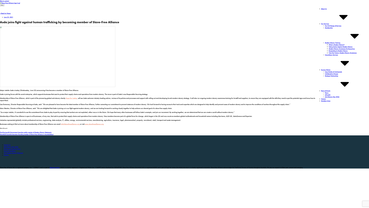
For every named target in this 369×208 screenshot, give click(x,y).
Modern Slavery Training (332, 43)
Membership (329, 28)
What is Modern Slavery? (336, 45)
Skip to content (4, 1)
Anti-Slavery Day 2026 (332, 97)
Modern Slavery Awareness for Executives (342, 49)
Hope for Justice (71, 98)
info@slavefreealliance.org (70, 124)
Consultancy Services (331, 55)
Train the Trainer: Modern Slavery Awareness (343, 53)
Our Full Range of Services (333, 26)
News (326, 93)
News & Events (325, 91)
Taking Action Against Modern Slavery (341, 47)
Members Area (325, 101)
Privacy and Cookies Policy (12, 149)
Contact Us (7, 145)
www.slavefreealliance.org (94, 124)
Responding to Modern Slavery (338, 51)
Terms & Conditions (10, 151)
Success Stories (325, 70)
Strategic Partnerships (331, 76)
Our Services (325, 24)
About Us (324, 9)
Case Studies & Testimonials (333, 72)
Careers (323, 99)
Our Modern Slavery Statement (13, 153)
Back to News (6, 13)
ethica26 (327, 95)
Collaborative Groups (331, 74)
